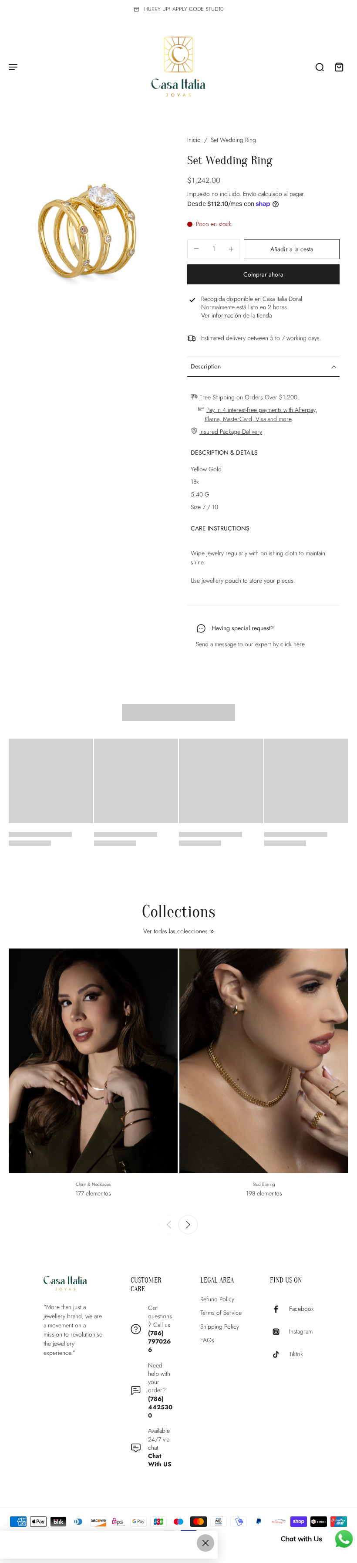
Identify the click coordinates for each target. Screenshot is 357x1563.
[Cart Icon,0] (338, 66)
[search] (319, 66)
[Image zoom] (89, 230)
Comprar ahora (263, 274)
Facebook (301, 1309)
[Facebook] (279, 1309)
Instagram (301, 1332)
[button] (292, 249)
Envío (250, 193)
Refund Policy (217, 1299)
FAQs (207, 1340)
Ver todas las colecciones (175, 931)
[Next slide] (188, 1224)
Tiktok (296, 1354)
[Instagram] (279, 1331)
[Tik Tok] (279, 1354)
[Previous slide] (168, 1224)
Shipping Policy (219, 1327)
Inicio (194, 139)
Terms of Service (221, 1313)
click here (292, 644)
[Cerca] (205, 1543)
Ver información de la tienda (236, 315)
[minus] (196, 248)
